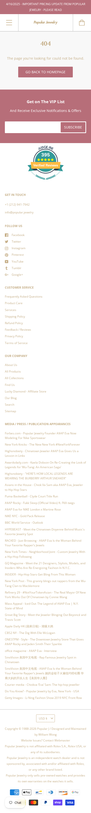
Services (10, 310)
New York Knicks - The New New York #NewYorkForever (42, 444)
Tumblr (16, 268)
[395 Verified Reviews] (45, 182)
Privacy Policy (14, 336)
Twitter (16, 241)
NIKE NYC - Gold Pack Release (25, 516)
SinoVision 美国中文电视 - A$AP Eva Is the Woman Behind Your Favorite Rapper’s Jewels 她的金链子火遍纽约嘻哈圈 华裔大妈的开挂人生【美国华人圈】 (44, 673)
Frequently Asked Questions (23, 296)
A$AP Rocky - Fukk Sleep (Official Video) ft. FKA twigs (40, 503)
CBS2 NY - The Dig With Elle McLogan (30, 633)
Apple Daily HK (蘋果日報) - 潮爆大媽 (29, 626)
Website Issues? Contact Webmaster (45, 740)
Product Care (14, 303)
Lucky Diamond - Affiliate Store (25, 391)
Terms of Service (16, 343)
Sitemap (10, 411)
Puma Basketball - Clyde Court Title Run (31, 496)
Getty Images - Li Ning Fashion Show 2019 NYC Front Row (43, 698)
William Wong (47, 734)
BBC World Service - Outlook (24, 523)
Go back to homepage (45, 72)
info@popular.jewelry (19, 212)
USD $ (43, 718)
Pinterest (18, 255)
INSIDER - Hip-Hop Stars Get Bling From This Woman (40, 574)
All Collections (14, 378)
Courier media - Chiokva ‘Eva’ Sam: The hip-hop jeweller (42, 685)
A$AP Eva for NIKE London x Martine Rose (33, 509)
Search (9, 404)
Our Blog (11, 398)
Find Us (10, 385)
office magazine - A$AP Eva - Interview (31, 651)
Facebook (18, 235)
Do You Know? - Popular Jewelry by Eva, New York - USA (42, 691)
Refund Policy (14, 323)
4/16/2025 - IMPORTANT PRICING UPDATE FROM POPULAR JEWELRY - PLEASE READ (45, 7)
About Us (11, 365)
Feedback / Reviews (18, 330)
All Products (13, 371)
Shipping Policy (15, 316)
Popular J (43, 729)
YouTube (18, 261)
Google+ (17, 275)
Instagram (18, 248)
